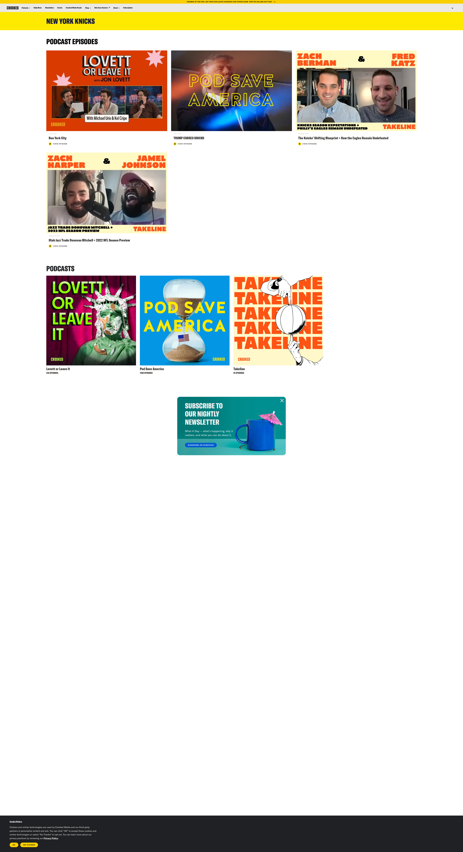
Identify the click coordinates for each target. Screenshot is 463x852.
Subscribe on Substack (201, 445)
